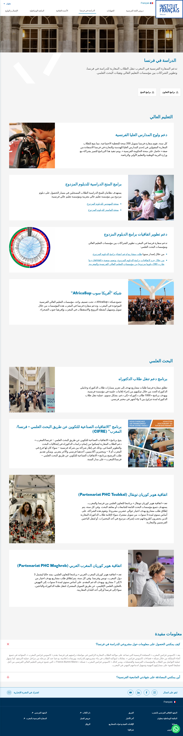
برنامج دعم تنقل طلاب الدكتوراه (143, 379)
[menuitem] (146, 3)
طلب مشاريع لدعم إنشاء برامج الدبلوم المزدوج (117, 254)
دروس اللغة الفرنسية (135, 11)
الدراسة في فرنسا (87, 10)
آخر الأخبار (130, 718)
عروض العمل (85, 718)
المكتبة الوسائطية (37, 11)
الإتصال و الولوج (11, 11)
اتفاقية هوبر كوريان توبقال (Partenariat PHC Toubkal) (122, 495)
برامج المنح (145, 92)
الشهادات (110, 11)
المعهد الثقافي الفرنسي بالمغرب (164, 713)
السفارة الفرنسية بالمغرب (36, 718)
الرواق (87, 724)
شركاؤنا (131, 730)
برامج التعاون (168, 92)
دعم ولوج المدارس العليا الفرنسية (141, 135)
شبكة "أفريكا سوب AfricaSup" (96, 293)
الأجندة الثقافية (62, 11)
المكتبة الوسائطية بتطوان (167, 718)
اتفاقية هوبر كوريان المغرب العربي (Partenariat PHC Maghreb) (69, 566)
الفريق (131, 713)
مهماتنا (174, 724)
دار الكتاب (86, 713)
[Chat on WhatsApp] (176, 729)
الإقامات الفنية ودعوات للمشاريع (121, 724)
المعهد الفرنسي (40, 713)
